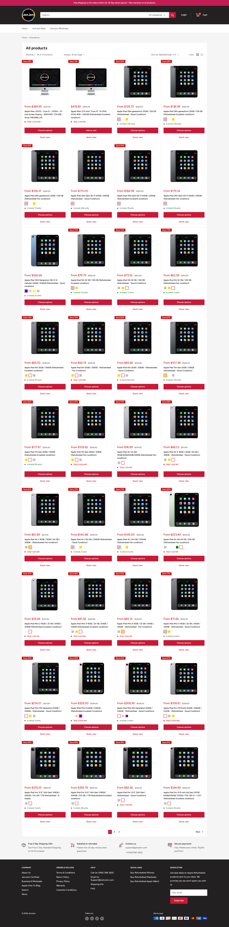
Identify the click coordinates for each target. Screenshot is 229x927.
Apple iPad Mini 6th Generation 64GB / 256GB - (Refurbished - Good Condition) (135, 709)
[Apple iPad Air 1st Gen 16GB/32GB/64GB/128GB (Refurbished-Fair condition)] (137, 422)
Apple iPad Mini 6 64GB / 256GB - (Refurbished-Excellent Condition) (86, 709)
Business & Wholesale (32, 881)
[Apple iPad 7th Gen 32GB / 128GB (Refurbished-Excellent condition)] (45, 422)
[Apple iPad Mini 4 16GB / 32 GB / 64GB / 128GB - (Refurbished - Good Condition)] (184, 594)
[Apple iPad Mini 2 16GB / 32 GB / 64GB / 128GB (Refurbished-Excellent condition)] (45, 594)
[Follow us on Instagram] (97, 918)
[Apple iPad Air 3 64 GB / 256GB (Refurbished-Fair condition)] (137, 509)
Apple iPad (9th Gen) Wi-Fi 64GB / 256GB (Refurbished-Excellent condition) (136, 197)
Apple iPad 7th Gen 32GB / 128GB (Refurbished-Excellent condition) (40, 453)
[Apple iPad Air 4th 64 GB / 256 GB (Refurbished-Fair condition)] (184, 509)
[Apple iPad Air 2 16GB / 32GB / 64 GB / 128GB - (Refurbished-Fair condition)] (45, 509)
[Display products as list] (202, 54)
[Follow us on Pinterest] (102, 918)
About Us (26, 872)
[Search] (172, 15)
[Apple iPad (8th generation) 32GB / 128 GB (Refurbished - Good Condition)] (137, 81)
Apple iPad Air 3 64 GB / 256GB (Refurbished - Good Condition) (91, 541)
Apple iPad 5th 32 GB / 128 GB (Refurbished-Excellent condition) (91, 281)
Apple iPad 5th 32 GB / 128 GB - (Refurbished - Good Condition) (131, 281)
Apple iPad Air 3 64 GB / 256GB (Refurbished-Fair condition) (131, 541)
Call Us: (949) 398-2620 (102, 872)
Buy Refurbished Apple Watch (144, 881)
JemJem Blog (38, 28)
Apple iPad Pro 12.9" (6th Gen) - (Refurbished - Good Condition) (131, 794)
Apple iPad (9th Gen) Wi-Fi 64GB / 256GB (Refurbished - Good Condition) (90, 197)
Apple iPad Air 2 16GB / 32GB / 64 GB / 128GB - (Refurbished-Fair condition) (42, 541)
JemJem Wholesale (59, 28)
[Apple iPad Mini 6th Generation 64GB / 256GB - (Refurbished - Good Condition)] (137, 678)
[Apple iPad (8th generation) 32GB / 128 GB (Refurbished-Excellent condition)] (184, 81)
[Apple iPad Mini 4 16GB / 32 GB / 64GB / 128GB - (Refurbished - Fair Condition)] (137, 594)
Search (25, 890)
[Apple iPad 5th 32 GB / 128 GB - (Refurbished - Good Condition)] (137, 250)
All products (35, 37)
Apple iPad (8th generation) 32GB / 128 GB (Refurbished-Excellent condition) (183, 113)
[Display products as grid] (197, 54)
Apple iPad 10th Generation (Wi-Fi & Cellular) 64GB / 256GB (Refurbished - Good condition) (45, 283)
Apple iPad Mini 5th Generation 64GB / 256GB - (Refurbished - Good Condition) (43, 709)
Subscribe (179, 900)
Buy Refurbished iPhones (142, 872)
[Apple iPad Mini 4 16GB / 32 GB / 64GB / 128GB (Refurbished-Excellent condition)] (91, 594)
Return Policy (62, 877)
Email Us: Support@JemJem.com (102, 878)
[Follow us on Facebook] (87, 918)
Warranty (60, 885)
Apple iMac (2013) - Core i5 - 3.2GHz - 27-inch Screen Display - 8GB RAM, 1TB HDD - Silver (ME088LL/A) (44, 114)
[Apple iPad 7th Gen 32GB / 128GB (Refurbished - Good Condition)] (184, 337)
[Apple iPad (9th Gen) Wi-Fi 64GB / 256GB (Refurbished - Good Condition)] (91, 166)
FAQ (93, 888)
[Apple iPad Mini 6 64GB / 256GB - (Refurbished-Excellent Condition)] (91, 678)
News (24, 894)
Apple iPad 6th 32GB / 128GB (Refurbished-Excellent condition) (44, 369)
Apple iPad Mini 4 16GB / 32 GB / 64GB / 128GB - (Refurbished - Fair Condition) (135, 625)
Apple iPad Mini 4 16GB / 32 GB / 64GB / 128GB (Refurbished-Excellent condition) (89, 625)
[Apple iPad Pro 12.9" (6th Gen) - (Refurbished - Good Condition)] (137, 762)
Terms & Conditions (65, 872)
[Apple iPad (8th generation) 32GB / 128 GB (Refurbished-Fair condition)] (45, 166)
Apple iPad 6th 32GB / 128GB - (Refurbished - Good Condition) (137, 369)
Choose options (45, 130)
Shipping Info (97, 884)
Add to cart (91, 130)
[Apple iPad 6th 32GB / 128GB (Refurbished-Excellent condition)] (45, 337)
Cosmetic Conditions (66, 890)
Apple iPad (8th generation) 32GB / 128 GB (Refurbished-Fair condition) (44, 197)
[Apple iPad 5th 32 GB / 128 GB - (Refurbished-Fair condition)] (184, 250)
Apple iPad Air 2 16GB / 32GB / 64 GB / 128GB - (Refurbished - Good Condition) (182, 453)
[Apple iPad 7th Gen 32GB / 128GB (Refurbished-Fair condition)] (91, 422)
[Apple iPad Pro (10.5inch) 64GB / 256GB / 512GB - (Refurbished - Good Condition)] (184, 678)
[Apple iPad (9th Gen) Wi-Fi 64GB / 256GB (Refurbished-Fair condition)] (184, 166)
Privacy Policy (63, 881)
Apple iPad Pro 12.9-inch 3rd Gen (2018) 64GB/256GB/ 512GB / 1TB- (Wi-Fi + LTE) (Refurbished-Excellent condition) (182, 795)
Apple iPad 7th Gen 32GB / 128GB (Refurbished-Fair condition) (86, 453)
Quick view (45, 137)
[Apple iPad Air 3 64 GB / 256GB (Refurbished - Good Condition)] (91, 509)
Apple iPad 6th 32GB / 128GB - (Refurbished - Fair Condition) (91, 369)
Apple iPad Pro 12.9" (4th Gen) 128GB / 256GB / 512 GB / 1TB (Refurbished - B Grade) (42, 795)
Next (198, 832)
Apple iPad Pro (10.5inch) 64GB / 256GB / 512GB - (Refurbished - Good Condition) (182, 709)
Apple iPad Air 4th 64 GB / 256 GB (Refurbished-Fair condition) (179, 541)
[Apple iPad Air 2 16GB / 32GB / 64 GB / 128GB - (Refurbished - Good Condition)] (184, 422)
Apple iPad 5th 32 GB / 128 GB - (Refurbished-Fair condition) (178, 281)
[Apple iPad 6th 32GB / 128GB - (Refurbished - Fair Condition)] (91, 337)
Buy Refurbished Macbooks (143, 877)
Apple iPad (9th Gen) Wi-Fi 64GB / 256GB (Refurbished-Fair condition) (183, 197)
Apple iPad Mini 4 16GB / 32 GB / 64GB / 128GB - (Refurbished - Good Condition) (182, 625)
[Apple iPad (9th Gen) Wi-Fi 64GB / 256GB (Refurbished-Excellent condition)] (137, 166)
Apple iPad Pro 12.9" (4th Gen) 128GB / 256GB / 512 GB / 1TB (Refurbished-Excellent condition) (91, 795)
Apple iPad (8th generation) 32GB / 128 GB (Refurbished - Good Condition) (136, 113)
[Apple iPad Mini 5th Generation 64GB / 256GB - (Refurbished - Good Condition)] (45, 678)
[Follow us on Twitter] (92, 918)
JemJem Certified (30, 877)
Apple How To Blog (31, 885)
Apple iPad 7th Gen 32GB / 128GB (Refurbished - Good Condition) (179, 369)
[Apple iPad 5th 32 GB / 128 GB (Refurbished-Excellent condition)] (91, 250)
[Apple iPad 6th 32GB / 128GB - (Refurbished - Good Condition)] (137, 337)
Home (25, 28)
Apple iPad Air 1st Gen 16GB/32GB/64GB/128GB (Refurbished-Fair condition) (136, 455)
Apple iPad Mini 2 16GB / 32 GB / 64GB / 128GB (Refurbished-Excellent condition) (43, 625)
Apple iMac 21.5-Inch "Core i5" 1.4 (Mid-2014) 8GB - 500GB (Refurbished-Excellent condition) (90, 114)
